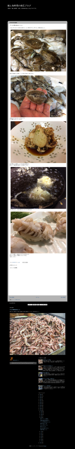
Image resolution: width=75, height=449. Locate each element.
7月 (41, 431)
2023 (41, 397)
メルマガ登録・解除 (43, 304)
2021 (41, 400)
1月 (41, 440)
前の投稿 (63, 297)
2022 (41, 399)
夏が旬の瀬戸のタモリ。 (44, 428)
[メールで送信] (22, 262)
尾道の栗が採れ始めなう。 (45, 420)
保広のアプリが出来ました (48, 365)
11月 (41, 412)
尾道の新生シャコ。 (44, 429)
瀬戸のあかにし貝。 (44, 423)
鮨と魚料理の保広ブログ (19, 5)
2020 (41, 402)
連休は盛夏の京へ (46, 372)
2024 (41, 396)
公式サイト (30, 304)
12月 (42, 411)
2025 (41, 394)
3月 (41, 437)
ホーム (37, 297)
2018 (41, 405)
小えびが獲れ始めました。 (15, 309)
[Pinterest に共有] (27, 262)
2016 (41, 408)
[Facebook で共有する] (26, 262)
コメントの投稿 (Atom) (16, 299)
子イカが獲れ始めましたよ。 (45, 421)
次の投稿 (12, 297)
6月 (41, 433)
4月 (41, 436)
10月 (42, 414)
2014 (41, 442)
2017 (41, 406)
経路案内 (34, 304)
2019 (41, 403)
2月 (41, 439)
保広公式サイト (16, 360)
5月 (41, 434)
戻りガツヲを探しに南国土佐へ (49, 378)
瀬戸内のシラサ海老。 (47, 359)
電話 (38, 304)
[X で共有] (25, 262)
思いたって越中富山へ (47, 385)
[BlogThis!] (24, 262)
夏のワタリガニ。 (43, 426)
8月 (41, 417)
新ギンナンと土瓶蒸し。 (44, 418)
